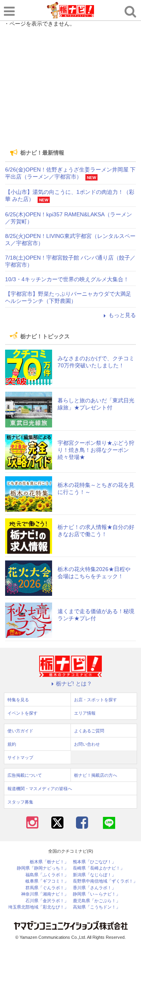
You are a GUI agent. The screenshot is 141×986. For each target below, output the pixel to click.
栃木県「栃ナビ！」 (49, 862)
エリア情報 (85, 713)
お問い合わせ (87, 744)
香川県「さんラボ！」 (94, 888)
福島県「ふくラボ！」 (47, 875)
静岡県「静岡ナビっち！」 (43, 868)
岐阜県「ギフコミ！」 (47, 881)
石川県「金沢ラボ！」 (47, 901)
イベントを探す (22, 713)
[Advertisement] (70, 87)
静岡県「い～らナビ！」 (96, 894)
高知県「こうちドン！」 (96, 907)
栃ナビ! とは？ (74, 683)
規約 (11, 744)
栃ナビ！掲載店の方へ (95, 775)
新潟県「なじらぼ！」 (94, 875)
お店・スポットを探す (95, 699)
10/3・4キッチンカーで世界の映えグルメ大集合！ (67, 279)
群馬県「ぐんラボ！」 (47, 888)
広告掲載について (24, 775)
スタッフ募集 (20, 802)
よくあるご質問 (89, 730)
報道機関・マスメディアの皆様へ (39, 788)
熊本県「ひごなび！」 (94, 862)
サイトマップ (20, 757)
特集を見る (18, 699)
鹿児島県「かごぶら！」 (96, 901)
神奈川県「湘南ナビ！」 (45, 894)
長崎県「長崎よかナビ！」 (99, 868)
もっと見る (122, 315)
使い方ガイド (20, 730)
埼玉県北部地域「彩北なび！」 (38, 907)
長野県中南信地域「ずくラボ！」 (105, 881)
